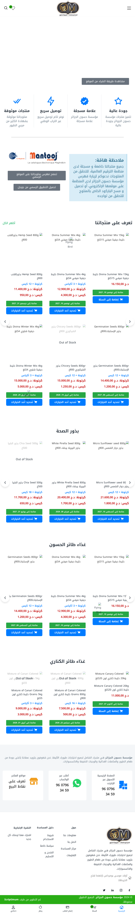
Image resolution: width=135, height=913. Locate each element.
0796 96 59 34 (108, 791)
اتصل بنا (72, 842)
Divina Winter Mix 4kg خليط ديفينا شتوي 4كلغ (26, 367)
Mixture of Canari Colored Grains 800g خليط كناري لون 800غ (70, 694)
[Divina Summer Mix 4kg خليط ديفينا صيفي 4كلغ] (67, 251)
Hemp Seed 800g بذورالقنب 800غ (26, 276)
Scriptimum (11, 899)
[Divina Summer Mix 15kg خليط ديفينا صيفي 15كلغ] (111, 251)
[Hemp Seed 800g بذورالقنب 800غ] (24, 251)
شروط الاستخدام (48, 837)
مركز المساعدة (68, 848)
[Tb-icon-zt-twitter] (104, 890)
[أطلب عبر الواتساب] (77, 783)
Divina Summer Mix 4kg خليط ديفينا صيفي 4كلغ (68, 276)
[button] (111, 299)
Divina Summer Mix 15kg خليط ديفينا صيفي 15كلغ (111, 276)
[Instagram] (121, 890)
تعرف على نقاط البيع (17, 784)
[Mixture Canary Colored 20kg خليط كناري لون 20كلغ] (111, 676)
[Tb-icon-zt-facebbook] (129, 890)
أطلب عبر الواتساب (64, 777)
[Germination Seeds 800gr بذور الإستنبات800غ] (111, 342)
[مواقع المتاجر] (34, 781)
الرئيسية (121, 910)
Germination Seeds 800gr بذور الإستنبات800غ (111, 367)
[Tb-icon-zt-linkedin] (112, 890)
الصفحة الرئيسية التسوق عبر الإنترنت (106, 779)
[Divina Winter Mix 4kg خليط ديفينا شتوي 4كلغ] (24, 342)
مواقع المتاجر (18, 775)
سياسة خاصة (47, 845)
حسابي (13, 910)
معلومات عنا (69, 835)
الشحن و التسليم (49, 854)
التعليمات (71, 855)
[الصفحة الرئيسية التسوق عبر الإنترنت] (123, 785)
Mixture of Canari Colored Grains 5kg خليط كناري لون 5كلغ (26, 694)
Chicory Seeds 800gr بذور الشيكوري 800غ (71, 367)
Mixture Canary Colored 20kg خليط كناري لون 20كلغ (111, 688)
